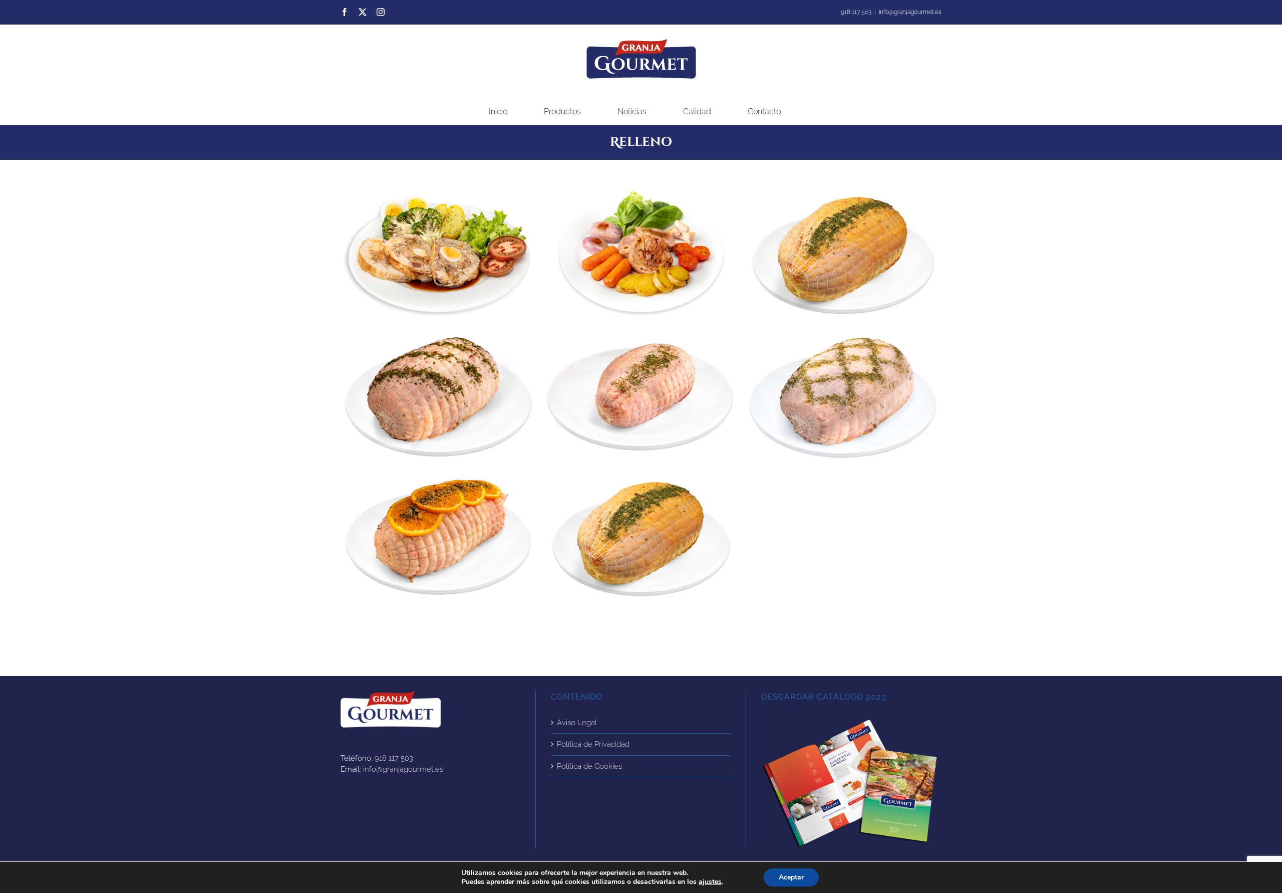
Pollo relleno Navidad (843, 257)
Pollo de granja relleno (438, 397)
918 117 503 (394, 758)
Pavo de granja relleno (843, 397)
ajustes (710, 881)
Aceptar (791, 877)
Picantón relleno (640, 397)
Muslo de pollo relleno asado (640, 257)
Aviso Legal (577, 722)
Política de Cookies (589, 766)
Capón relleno (640, 539)
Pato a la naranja (438, 539)
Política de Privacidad (593, 744)
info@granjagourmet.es (910, 12)
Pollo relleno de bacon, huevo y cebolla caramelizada (438, 257)
